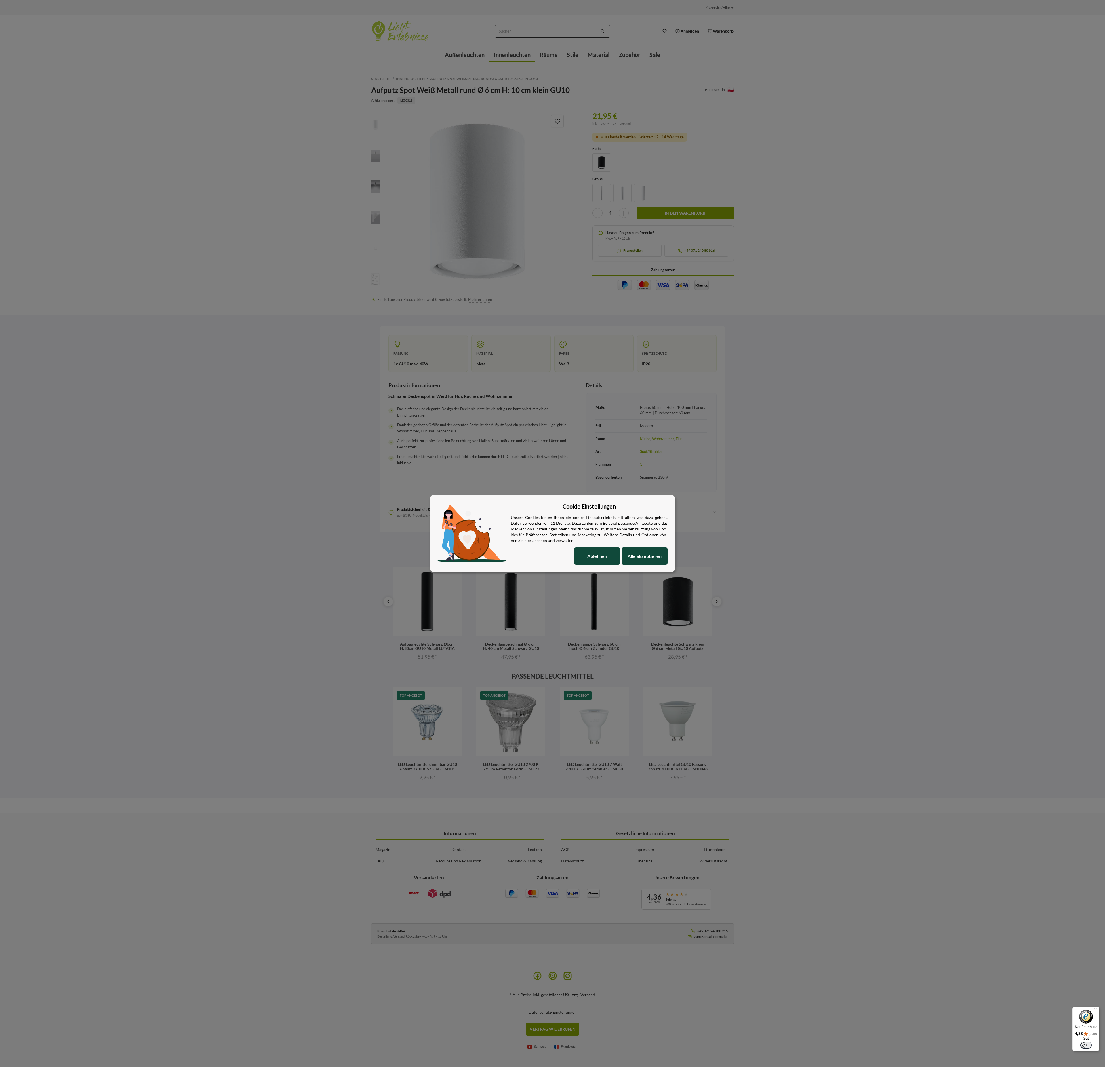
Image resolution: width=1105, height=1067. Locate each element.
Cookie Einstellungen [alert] (589, 506)
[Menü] (1095, 1010)
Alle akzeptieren (645, 556)
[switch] (1086, 1045)
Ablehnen (597, 556)
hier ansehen (535, 540)
